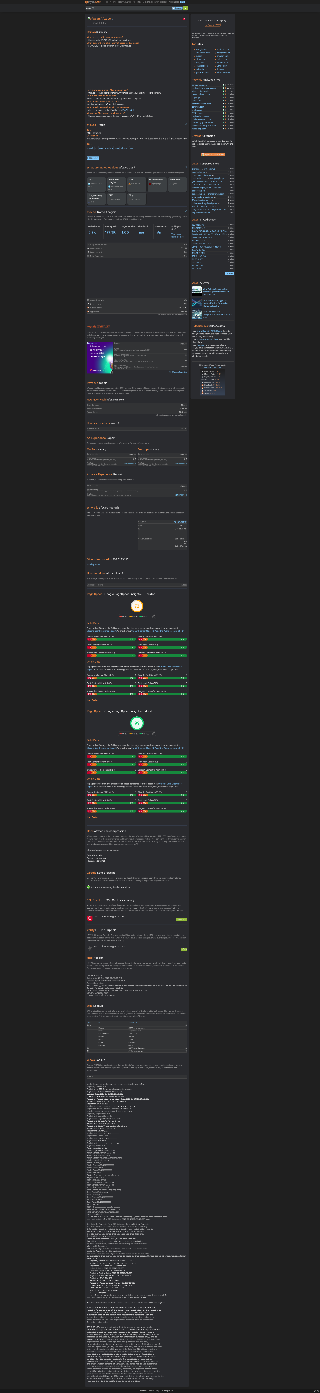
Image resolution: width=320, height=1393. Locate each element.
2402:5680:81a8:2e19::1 (203, 237)
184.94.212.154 (198, 253)
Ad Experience (101, 438)
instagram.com (223, 53)
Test (185, 949)
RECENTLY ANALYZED (124, 2)
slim (131, 148)
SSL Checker (110, 900)
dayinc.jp (196, 97)
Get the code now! (212, 367)
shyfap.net (197, 110)
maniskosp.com (199, 129)
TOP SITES (113, 2)
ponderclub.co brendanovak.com (208, 194)
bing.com (200, 62)
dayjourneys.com (199, 85)
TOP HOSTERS (137, 2)
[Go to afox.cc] (113, 19)
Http (95, 957)
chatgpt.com (202, 66)
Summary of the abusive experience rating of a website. (110, 480)
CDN (131, 179)
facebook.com (203, 53)
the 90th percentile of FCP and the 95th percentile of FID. (157, 631)
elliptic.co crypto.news (203, 169)
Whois (96, 1060)
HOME (106, 2)
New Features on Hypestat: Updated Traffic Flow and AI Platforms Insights (215, 303)
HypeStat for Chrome (214, 154)
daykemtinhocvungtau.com (204, 88)
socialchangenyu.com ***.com (207, 187)
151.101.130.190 (199, 256)
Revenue (97, 383)
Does (107, 831)
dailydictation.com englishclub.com (209, 209)
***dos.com (197, 113)
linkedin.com (222, 62)
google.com (201, 49)
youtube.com (223, 49)
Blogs (131, 195)
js (95, 148)
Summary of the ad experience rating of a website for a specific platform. (118, 443)
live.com (220, 69)
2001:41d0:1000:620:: (202, 244)
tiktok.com (201, 59)
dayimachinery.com (200, 116)
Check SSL (182, 919)
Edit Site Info (93, 158)
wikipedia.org (202, 69)
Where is (103, 507)
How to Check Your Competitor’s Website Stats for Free (217, 315)
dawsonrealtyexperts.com (204, 125)
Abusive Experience (104, 474)
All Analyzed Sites (147, 1391)
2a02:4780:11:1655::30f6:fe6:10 (206, 247)
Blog (158, 1391)
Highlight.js (156, 184)
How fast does (105, 573)
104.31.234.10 (128, 110)
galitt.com (196, 100)
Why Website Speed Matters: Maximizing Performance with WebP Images (216, 292)
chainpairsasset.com (201, 119)
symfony (109, 148)
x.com (199, 56)
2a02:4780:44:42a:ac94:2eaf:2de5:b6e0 (210, 231)
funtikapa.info (93, 564)
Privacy (164, 1391)
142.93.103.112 (198, 240)
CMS (111, 195)
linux (101, 148)
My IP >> (229, 274)
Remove (200, 345)
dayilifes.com (198, 107)
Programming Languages (95, 196)
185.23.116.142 (198, 228)
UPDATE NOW (213, 25)
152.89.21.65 (197, 265)
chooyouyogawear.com (202, 122)
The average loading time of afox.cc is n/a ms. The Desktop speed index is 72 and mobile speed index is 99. (132, 578)
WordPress (115, 199)
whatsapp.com (223, 72)
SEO (90, 179)
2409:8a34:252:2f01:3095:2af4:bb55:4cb (211, 234)
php (117, 148)
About (170, 1391)
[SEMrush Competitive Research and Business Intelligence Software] (98, 326)
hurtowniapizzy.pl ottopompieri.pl (208, 178)
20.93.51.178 (197, 259)
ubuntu (124, 148)
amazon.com (222, 56)
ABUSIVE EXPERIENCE (160, 2)
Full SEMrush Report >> (178, 372)
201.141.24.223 (198, 262)
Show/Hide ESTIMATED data (209, 331)
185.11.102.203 (198, 250)
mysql (90, 148)
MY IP (182, 2)
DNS (95, 1006)
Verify (101, 930)
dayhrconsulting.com (201, 104)
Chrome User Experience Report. (101, 631)
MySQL (175, 184)
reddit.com (222, 59)
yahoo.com (222, 66)
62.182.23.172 (198, 225)
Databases (175, 179)
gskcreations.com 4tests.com (207, 181)
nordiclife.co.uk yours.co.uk (205, 184)
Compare (178, 8)
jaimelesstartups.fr (200, 91)
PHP (92, 202)
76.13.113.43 (197, 269)
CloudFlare (135, 184)
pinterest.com (202, 72)
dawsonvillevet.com (201, 94)
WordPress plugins (114, 181)
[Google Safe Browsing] (88, 887)
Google (101, 872)
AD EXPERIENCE (147, 2)
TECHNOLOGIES (174, 2)
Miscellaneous (156, 179)
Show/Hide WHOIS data (207, 339)
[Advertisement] (137, 68)
